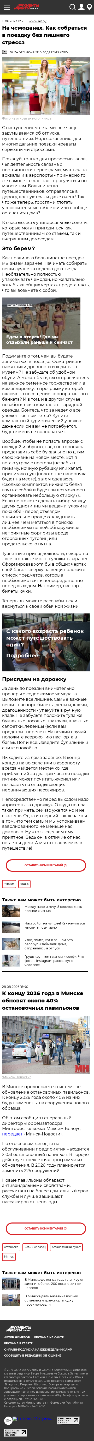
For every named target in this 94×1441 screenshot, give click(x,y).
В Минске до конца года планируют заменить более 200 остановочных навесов (54, 1284)
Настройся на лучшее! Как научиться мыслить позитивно (55, 925)
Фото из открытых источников (26, 118)
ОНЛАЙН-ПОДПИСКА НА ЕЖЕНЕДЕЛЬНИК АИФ (38, 1349)
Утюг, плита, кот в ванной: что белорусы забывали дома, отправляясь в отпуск (49, 944)
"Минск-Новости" (16, 1077)
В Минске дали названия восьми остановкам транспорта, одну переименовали (51, 1300)
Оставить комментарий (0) (46, 865)
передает (12, 1134)
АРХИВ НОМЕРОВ (17, 1337)
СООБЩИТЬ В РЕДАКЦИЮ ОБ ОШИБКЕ (32, 1355)
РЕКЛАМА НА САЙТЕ (49, 1337)
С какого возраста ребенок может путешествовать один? (45, 638)
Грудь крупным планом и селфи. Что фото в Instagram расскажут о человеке (54, 961)
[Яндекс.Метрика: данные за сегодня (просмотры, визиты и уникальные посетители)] (32, 1419)
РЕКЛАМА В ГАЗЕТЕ (18, 1343)
